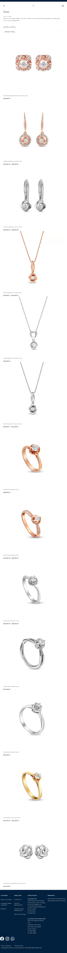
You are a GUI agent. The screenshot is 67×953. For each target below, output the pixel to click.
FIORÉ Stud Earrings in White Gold (14, 883)
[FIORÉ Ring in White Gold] (33, 589)
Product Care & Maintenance (19, 909)
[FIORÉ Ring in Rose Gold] (33, 458)
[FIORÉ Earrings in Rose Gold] (33, 130)
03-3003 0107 (32, 913)
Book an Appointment (18, 904)
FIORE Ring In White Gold (11, 686)
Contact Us (17, 899)
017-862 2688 (32, 931)
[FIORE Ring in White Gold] (33, 720)
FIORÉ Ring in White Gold (11, 620)
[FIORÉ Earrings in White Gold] (33, 195)
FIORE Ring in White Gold (11, 752)
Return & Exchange (20, 914)
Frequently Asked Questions (6, 904)
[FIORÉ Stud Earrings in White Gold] (33, 852)
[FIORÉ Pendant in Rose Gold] (33, 261)
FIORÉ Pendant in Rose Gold (12, 292)
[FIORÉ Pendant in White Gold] (33, 327)
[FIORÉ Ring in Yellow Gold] (33, 786)
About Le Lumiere (6, 899)
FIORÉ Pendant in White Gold (12, 358)
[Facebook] (2, 939)
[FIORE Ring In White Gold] (33, 655)
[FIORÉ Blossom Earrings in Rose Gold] (33, 64)
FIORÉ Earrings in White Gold (12, 227)
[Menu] (4, 6)
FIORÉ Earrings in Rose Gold (12, 161)
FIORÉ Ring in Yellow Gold (11, 817)
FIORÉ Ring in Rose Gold (11, 489)
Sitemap (3, 909)
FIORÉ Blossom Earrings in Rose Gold (15, 95)
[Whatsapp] (13, 939)
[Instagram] (7, 939)
